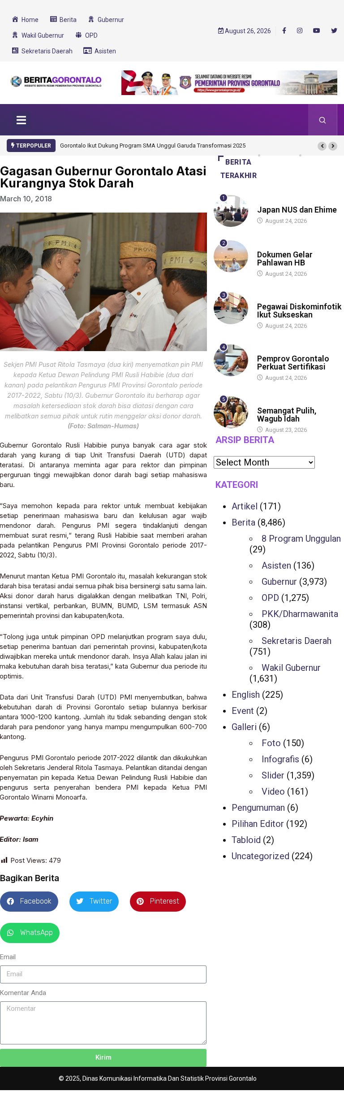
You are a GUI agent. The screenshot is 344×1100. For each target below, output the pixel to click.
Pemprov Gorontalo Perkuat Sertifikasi (293, 362)
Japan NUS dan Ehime (297, 209)
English (246, 694)
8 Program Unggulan (301, 538)
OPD (270, 597)
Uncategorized (260, 856)
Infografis (280, 759)
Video (273, 791)
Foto (271, 743)
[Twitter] (334, 31)
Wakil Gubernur (291, 667)
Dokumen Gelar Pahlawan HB (285, 258)
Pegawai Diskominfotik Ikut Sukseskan (299, 310)
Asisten (276, 565)
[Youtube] (316, 31)
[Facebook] (284, 30)
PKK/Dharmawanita (300, 614)
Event (243, 710)
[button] (322, 146)
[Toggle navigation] (21, 120)
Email (8, 957)
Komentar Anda (23, 993)
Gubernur (279, 581)
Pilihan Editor (258, 823)
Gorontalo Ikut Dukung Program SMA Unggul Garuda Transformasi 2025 (152, 145)
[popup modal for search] (322, 119)
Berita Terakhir (238, 169)
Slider (273, 775)
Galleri (244, 727)
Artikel (245, 506)
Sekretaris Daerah (296, 640)
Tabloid (246, 840)
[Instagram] (299, 31)
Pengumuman (258, 807)
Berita (266, 201)
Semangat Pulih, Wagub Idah (286, 414)
